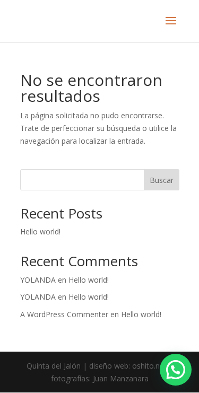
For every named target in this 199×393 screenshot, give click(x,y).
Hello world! (40, 231)
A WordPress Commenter (64, 314)
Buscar (162, 180)
